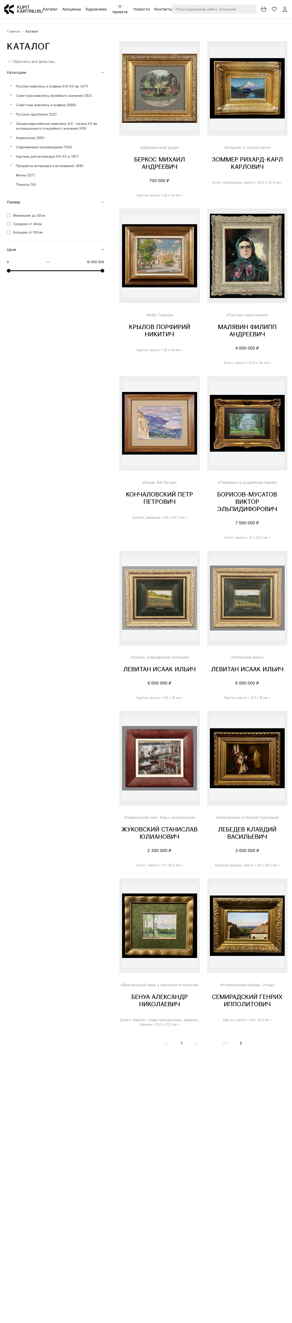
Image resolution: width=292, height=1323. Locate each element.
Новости (141, 9)
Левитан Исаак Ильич (159, 670)
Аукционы (71, 9)
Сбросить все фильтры (34, 61)
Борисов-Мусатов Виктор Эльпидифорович (247, 502)
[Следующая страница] (240, 1043)
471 (225, 1043)
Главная (13, 31)
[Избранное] (274, 9)
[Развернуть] (11, 85)
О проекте (120, 9)
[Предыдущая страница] (166, 1043)
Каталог (50, 9)
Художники (96, 9)
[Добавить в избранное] (189, 53)
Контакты (163, 9)
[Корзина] (263, 9)
